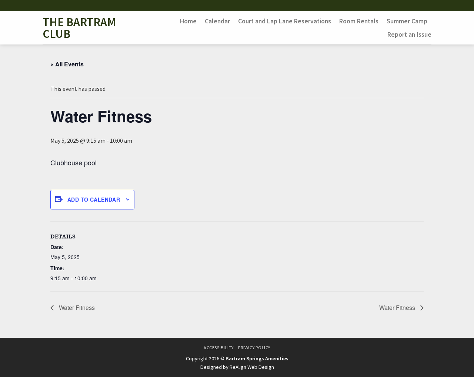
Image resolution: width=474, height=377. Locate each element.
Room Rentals (358, 21)
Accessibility (219, 347)
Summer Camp (407, 21)
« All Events (67, 64)
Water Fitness (76, 307)
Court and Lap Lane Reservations (284, 21)
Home (188, 21)
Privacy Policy (254, 347)
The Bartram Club (79, 28)
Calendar (217, 21)
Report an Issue (409, 34)
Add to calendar (93, 199)
